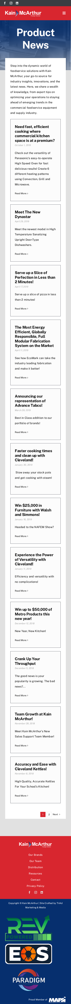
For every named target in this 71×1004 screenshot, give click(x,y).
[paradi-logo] (28, 968)
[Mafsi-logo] (57, 997)
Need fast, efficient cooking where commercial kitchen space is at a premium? (35, 133)
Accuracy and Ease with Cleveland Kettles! (35, 766)
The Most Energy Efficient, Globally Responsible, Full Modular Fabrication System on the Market (34, 336)
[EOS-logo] (28, 942)
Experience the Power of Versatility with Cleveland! (34, 559)
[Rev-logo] (28, 916)
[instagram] (11, 3)
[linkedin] (17, 3)
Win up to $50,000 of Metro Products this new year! (33, 614)
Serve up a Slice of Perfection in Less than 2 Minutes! (35, 277)
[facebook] (4, 3)
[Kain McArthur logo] (23, 11)
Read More (20, 193)
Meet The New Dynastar (27, 214)
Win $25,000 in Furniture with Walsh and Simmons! (33, 510)
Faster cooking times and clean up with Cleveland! (33, 455)
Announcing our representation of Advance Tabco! (30, 401)
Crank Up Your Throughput (27, 661)
